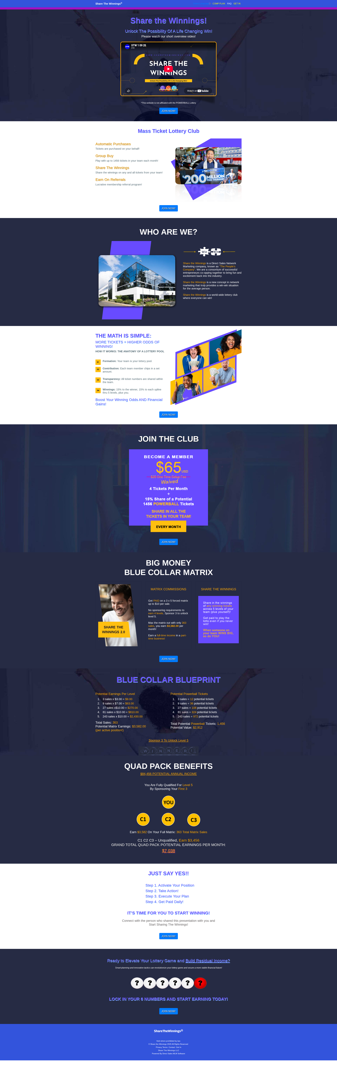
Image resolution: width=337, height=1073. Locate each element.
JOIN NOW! (169, 110)
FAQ (229, 3)
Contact (172, 1047)
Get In (178, 1047)
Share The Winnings (108, 3)
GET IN (237, 3)
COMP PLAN (219, 3)
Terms (165, 1047)
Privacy (159, 1047)
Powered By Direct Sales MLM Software (168, 1053)
